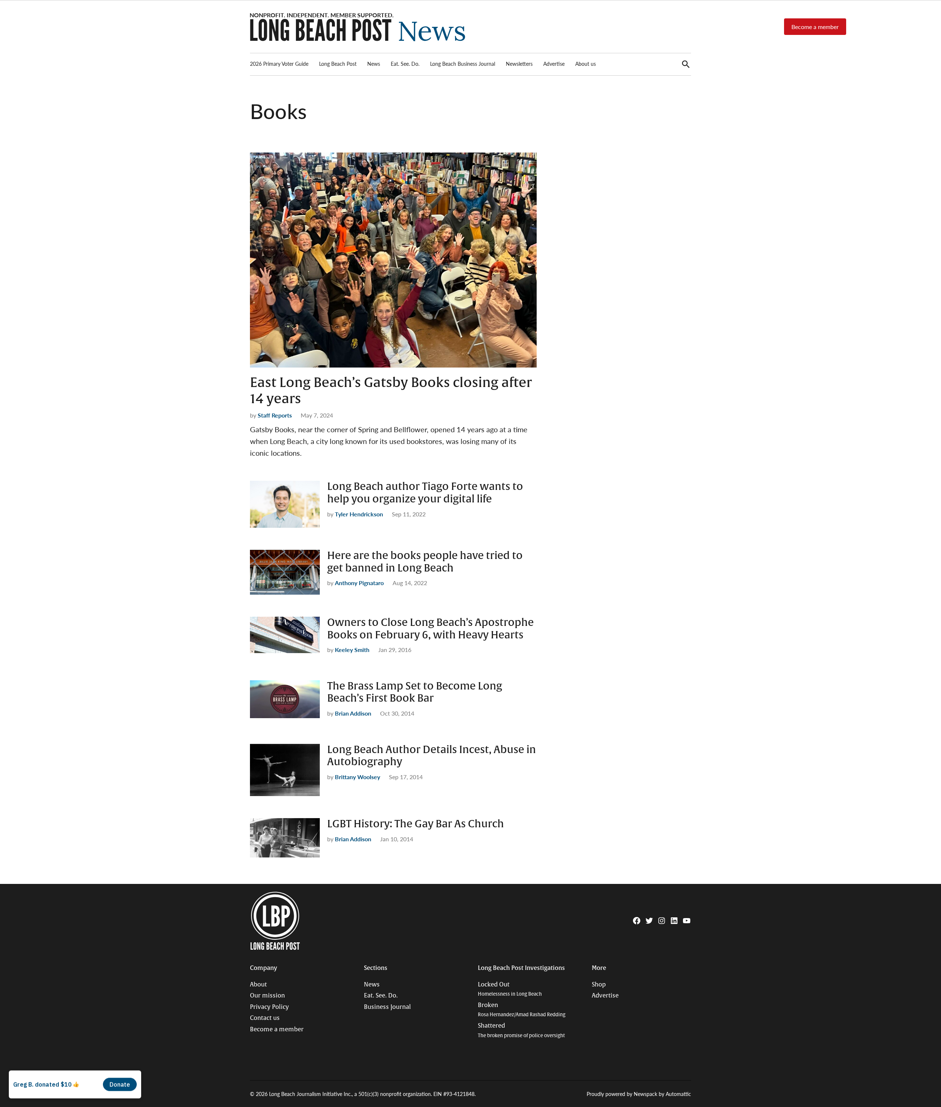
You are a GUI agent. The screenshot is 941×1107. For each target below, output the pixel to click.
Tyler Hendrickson (359, 514)
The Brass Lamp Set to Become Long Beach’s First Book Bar (414, 692)
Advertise (554, 63)
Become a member (815, 26)
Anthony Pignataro (359, 582)
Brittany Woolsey (357, 777)
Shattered (521, 1030)
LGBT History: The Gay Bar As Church (415, 824)
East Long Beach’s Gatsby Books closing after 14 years (391, 390)
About (258, 984)
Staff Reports (275, 415)
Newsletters (519, 63)
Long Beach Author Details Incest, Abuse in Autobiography (431, 756)
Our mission (267, 995)
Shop (599, 984)
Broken (521, 1010)
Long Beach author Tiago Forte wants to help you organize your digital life (425, 493)
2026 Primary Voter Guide (279, 63)
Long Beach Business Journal (462, 63)
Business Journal (387, 1007)
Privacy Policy (269, 1007)
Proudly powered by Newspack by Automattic (639, 1093)
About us (585, 63)
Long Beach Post (338, 63)
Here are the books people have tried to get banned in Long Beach (425, 562)
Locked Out (510, 989)
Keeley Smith (352, 649)
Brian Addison (353, 713)
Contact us (265, 1018)
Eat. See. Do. (405, 63)
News (373, 63)
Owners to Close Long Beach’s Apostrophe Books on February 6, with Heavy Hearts (430, 629)
